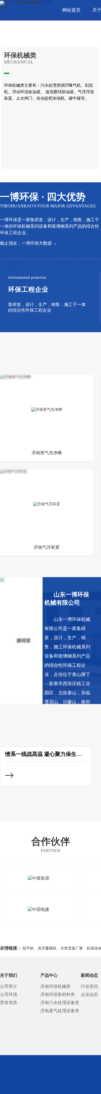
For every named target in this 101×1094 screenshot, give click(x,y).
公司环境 (8, 994)
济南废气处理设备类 (59, 1010)
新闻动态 (89, 975)
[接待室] (21, 640)
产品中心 (49, 975)
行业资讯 (89, 986)
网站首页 (71, 10)
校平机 (28, 948)
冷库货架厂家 (71, 948)
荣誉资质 (8, 1002)
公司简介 (8, 986)
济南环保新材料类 (57, 994)
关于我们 (8, 975)
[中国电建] (38, 909)
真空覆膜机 (47, 948)
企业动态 (89, 994)
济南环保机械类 (55, 986)
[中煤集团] (38, 878)
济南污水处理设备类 (59, 1002)
